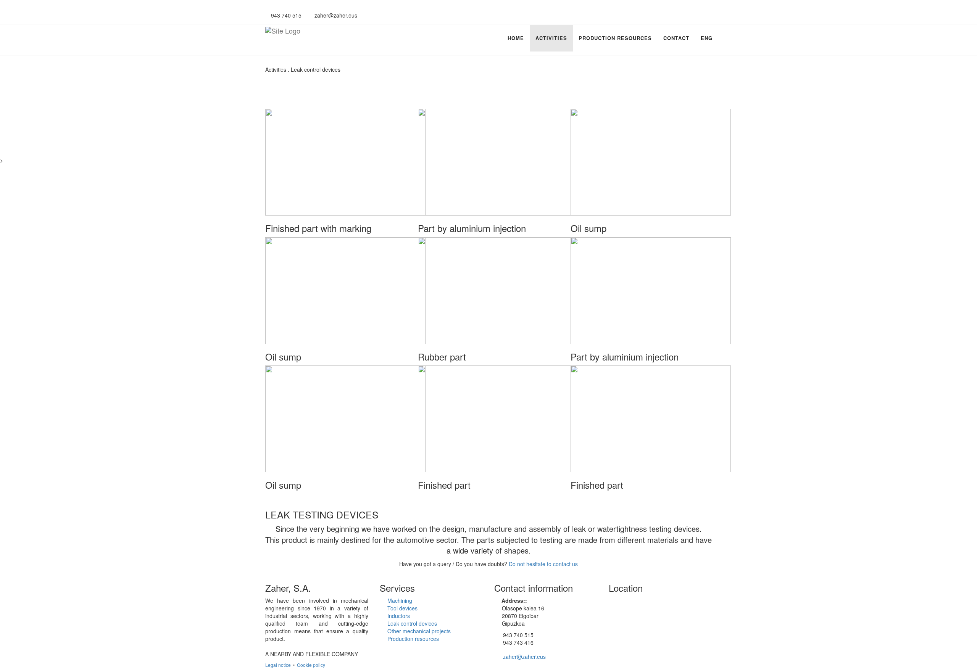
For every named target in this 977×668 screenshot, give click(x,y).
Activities (551, 38)
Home (516, 38)
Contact (676, 38)
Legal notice (278, 665)
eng (707, 38)
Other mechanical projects (419, 631)
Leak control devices (412, 623)
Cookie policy (311, 665)
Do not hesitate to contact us (543, 564)
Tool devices (402, 608)
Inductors (398, 616)
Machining (399, 600)
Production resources (615, 38)
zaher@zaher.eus (335, 15)
